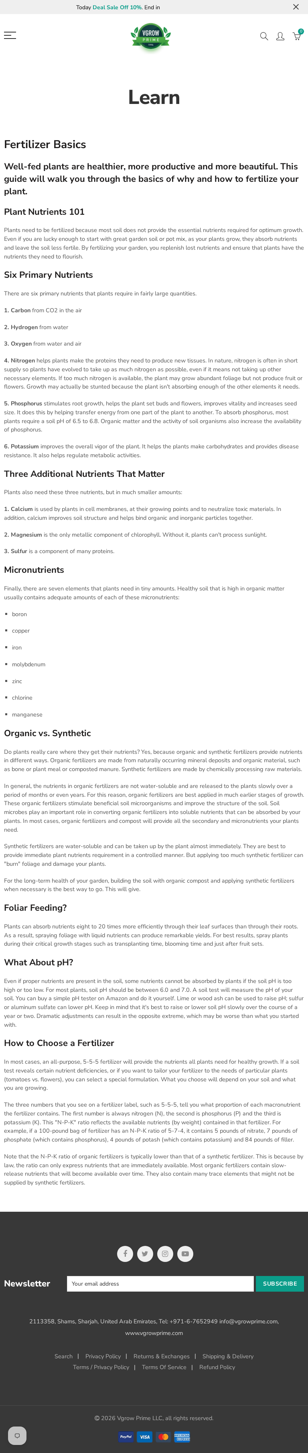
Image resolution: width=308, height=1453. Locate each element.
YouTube (185, 1254)
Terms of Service (164, 1367)
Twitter (145, 1254)
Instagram (165, 1254)
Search (64, 1356)
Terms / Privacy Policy (101, 1367)
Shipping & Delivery (228, 1356)
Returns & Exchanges (162, 1356)
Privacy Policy (103, 1356)
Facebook (125, 1254)
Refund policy (217, 1367)
